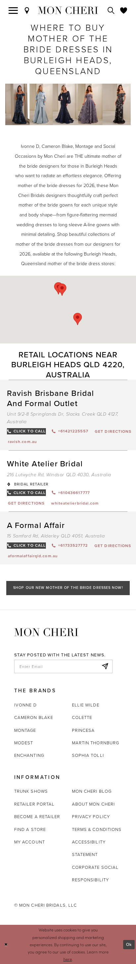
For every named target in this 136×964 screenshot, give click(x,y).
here (67, 959)
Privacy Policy (91, 816)
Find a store (30, 829)
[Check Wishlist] (123, 10)
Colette (82, 717)
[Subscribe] (105, 666)
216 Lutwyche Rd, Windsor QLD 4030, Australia (59, 475)
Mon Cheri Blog (92, 791)
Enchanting (29, 755)
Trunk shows (31, 791)
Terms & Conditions (97, 829)
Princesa (83, 730)
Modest (23, 743)
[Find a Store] (27, 10)
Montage (25, 730)
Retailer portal (34, 804)
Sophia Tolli (88, 755)
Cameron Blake (33, 717)
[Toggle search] (111, 10)
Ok (129, 944)
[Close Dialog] (6, 944)
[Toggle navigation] (13, 10)
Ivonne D (25, 705)
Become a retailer (37, 816)
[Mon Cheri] (46, 632)
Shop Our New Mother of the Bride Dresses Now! (68, 587)
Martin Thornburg (95, 743)
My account (29, 842)
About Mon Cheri (93, 804)
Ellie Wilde (85, 705)
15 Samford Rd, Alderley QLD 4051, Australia (56, 536)
